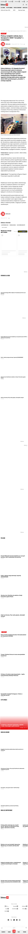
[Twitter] (11, 920)
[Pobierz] (24, 44)
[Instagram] (19, 920)
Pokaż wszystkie (4, 227)
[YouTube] (17, 920)
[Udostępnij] (26, 927)
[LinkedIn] (14, 920)
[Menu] (26, 5)
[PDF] (9, 218)
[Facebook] (8, 920)
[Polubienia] (2, 928)
